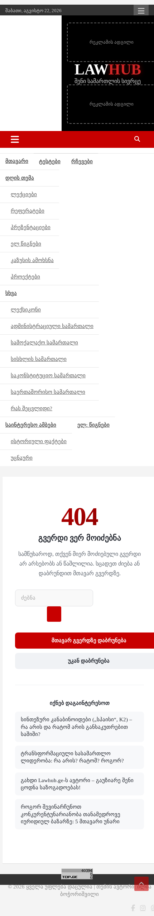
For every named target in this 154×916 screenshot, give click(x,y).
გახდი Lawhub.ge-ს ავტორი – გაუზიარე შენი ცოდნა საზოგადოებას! (77, 783)
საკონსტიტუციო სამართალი (48, 375)
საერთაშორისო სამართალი (48, 392)
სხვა (11, 293)
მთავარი (16, 161)
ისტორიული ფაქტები (39, 441)
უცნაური (22, 458)
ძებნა (54, 614)
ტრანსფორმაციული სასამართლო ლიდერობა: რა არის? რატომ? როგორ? (72, 757)
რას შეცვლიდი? (31, 408)
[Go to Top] (141, 884)
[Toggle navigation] (14, 139)
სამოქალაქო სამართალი (44, 342)
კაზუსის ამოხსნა (32, 260)
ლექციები (24, 194)
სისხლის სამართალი (39, 359)
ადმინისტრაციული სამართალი (52, 326)
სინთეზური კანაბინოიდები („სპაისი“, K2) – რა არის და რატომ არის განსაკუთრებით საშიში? (76, 727)
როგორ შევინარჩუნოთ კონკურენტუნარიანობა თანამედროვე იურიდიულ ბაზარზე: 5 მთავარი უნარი (70, 814)
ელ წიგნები (26, 244)
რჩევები (82, 161)
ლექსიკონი (26, 309)
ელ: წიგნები (93, 425)
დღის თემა (19, 178)
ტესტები (50, 161)
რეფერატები (27, 211)
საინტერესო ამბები (30, 425)
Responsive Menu (141, 11)
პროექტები (25, 277)
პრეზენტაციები (30, 227)
